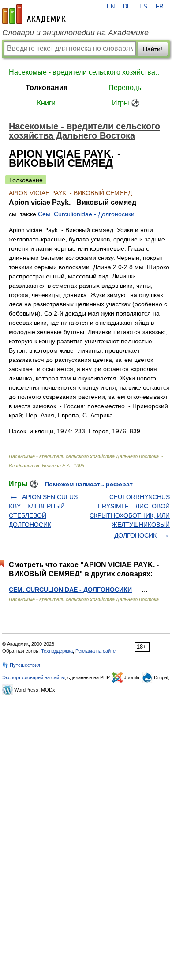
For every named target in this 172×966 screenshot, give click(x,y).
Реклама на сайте (95, 651)
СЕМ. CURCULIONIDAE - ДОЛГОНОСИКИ (70, 589)
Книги (46, 103)
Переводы (125, 87)
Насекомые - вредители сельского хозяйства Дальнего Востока (86, 72)
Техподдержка (57, 651)
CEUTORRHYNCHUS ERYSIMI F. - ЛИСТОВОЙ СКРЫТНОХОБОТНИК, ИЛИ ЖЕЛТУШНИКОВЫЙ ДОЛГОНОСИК (130, 516)
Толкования (46, 87)
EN (111, 7)
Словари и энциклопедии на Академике (75, 32)
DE (127, 7)
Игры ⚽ (126, 103)
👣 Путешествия (21, 665)
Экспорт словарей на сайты (33, 677)
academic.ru (34, 14)
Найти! (152, 49)
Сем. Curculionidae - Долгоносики (86, 214)
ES (143, 7)
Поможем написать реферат (89, 484)
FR (159, 7)
